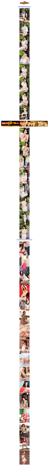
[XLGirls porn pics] (24, 394)
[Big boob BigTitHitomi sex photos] (24, 21)
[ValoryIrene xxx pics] (24, 296)
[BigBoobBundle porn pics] (24, 380)
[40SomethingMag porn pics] (24, 422)
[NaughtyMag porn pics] (24, 436)
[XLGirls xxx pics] (24, 255)
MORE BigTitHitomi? (24, 239)
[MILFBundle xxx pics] (24, 269)
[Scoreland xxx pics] (24, 282)
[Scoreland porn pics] (24, 450)
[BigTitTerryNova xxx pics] (24, 352)
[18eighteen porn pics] (24, 366)
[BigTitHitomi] (24, 4)
